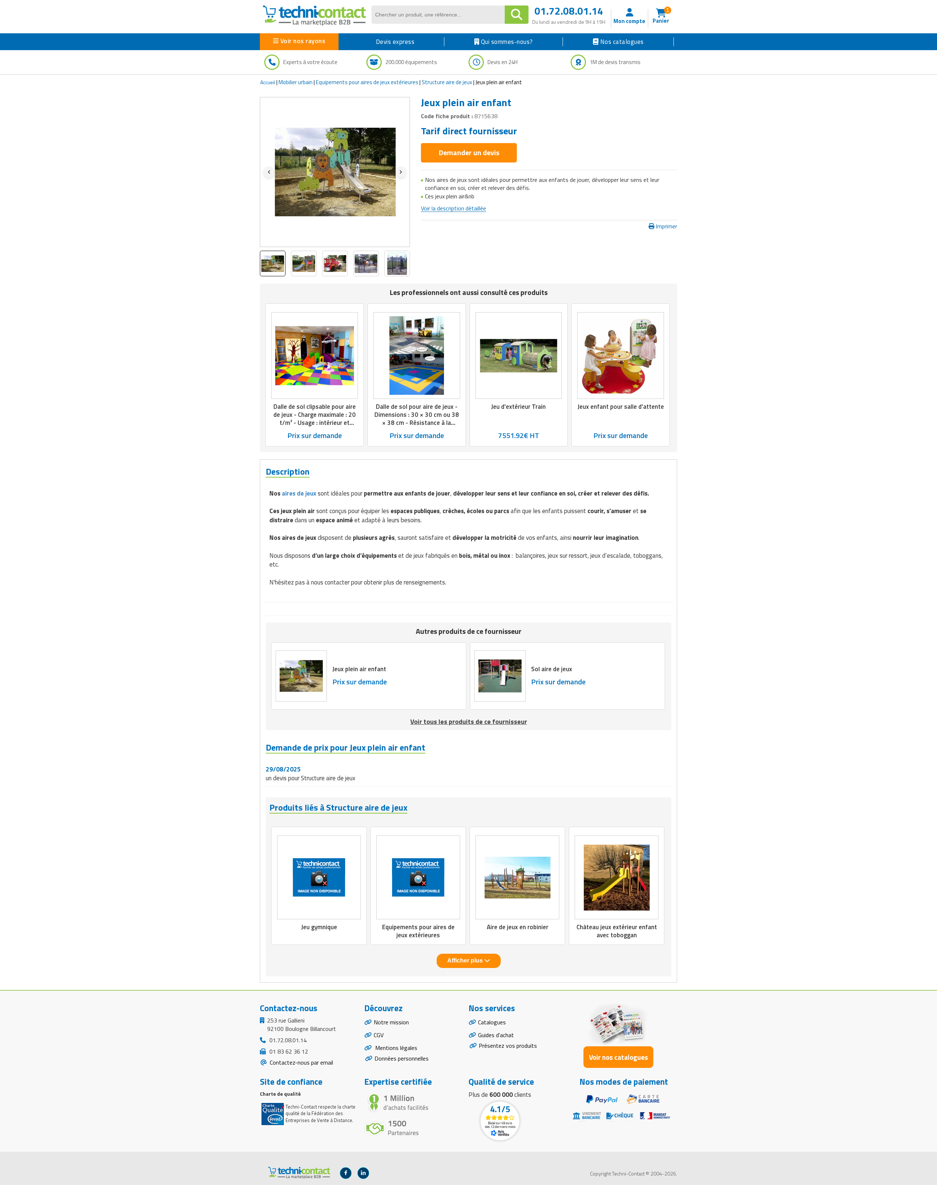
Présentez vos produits (508, 1045)
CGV (379, 1035)
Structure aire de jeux (447, 82)
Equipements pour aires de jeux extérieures (367, 82)
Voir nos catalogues (618, 1057)
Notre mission (391, 1022)
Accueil (267, 82)
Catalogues (492, 1022)
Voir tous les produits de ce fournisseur (468, 721)
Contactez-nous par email (300, 1062)
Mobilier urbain (296, 82)
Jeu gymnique (319, 927)
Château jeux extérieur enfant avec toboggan (616, 931)
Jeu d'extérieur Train (518, 406)
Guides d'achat (496, 1035)
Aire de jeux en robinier (517, 927)
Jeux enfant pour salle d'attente (621, 406)
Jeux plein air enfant (359, 669)
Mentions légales (395, 1047)
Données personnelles (401, 1058)
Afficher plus (465, 960)
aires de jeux (298, 493)
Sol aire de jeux (551, 669)
